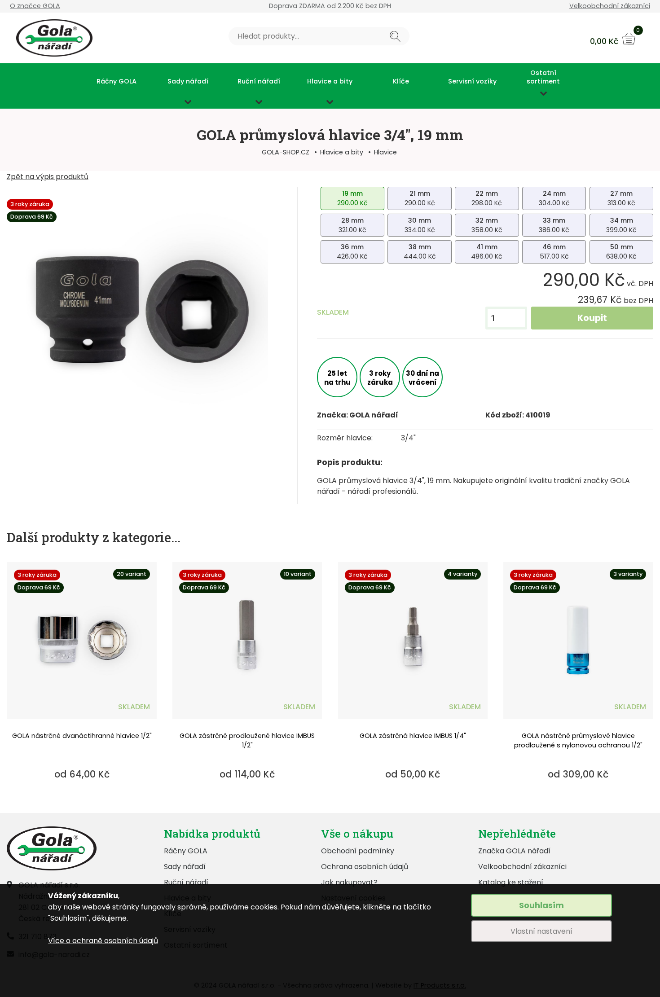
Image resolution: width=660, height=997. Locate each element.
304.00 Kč (554, 198)
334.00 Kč (420, 225)
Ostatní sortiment (543, 77)
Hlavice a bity (329, 81)
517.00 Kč (554, 251)
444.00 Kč (420, 251)
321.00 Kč (352, 225)
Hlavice (385, 152)
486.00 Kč (486, 251)
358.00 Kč (486, 225)
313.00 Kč (621, 198)
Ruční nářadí (259, 81)
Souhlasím (541, 905)
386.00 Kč (554, 225)
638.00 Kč (621, 251)
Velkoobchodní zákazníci (609, 5)
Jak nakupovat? (349, 882)
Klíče (401, 81)
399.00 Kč (621, 225)
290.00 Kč (352, 198)
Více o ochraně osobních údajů (103, 941)
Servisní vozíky (472, 81)
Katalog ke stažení (510, 882)
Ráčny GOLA (116, 81)
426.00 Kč (352, 251)
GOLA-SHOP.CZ (285, 152)
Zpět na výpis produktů (47, 176)
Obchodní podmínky (357, 851)
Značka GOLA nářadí (514, 851)
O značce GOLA (35, 5)
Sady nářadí (187, 81)
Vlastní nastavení (541, 931)
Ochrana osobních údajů (364, 866)
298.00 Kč (486, 198)
